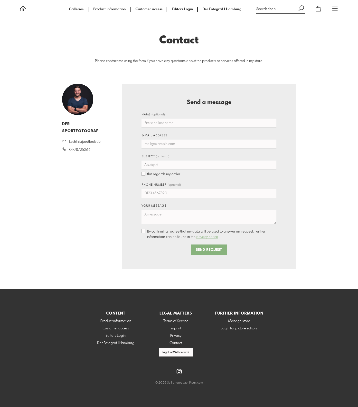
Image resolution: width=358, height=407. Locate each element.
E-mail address (154, 135)
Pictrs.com (196, 382)
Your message (153, 205)
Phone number (161, 184)
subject (155, 156)
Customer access (148, 9)
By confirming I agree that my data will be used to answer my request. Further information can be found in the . (206, 234)
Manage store (239, 321)
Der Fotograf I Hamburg (222, 9)
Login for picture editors (239, 328)
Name (153, 114)
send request (209, 250)
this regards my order (163, 174)
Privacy (175, 335)
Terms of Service (175, 321)
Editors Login (182, 9)
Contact (176, 343)
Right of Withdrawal (175, 352)
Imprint (175, 328)
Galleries (76, 9)
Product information (109, 9)
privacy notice (207, 237)
